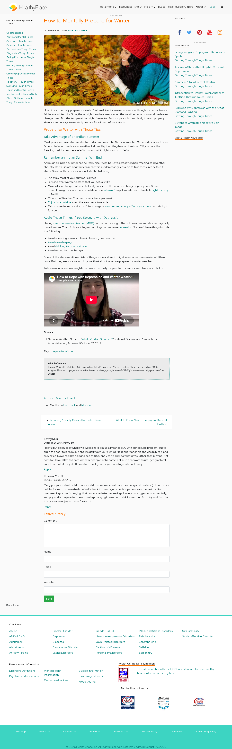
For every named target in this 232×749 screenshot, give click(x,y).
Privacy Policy (149, 731)
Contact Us (69, 731)
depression (125, 227)
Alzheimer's (16, 647)
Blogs (161, 7)
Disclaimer (176, 731)
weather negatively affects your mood (128, 206)
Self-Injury (145, 653)
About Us (44, 731)
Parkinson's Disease (108, 647)
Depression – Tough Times (21, 49)
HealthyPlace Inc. (87, 747)
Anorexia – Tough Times (19, 40)
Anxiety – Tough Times (19, 45)
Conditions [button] (107, 7)
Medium (86, 405)
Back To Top (13, 605)
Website (49, 582)
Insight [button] (148, 7)
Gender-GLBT (105, 631)
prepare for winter (62, 351)
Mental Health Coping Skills (21, 94)
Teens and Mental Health (20, 89)
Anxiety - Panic (18, 653)
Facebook (69, 405)
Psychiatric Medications (24, 676)
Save (49, 598)
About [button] (200, 7)
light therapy (160, 190)
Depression (59, 636)
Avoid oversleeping (60, 242)
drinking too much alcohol (71, 246)
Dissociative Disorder (65, 647)
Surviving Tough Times (19, 85)
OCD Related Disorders (110, 642)
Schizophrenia (147, 642)
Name (47, 551)
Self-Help (145, 647)
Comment (50, 520)
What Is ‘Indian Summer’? (97, 339)
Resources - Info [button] (129, 7)
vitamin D (110, 190)
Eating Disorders (62, 653)
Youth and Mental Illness (19, 36)
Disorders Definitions (22, 671)
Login (213, 7)
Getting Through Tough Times (193, 60)
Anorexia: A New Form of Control (195, 82)
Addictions (15, 642)
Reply (47, 469)
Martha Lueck (78, 30)
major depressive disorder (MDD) (73, 223)
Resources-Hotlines (56, 680)
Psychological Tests (180, 7)
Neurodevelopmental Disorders (115, 636)
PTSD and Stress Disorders (156, 631)
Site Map (21, 731)
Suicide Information (91, 671)
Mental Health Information (52, 673)
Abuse (13, 631)
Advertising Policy (206, 731)
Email (47, 567)
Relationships (147, 636)
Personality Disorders (109, 653)
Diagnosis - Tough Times (20, 53)
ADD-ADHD (17, 636)
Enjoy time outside (59, 202)
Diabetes (58, 642)
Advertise (94, 731)
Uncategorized (14, 32)
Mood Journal (87, 681)
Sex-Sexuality (190, 631)
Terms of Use (121, 731)
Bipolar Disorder (62, 631)
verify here (168, 673)
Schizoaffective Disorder (197, 636)
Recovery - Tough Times (20, 81)
